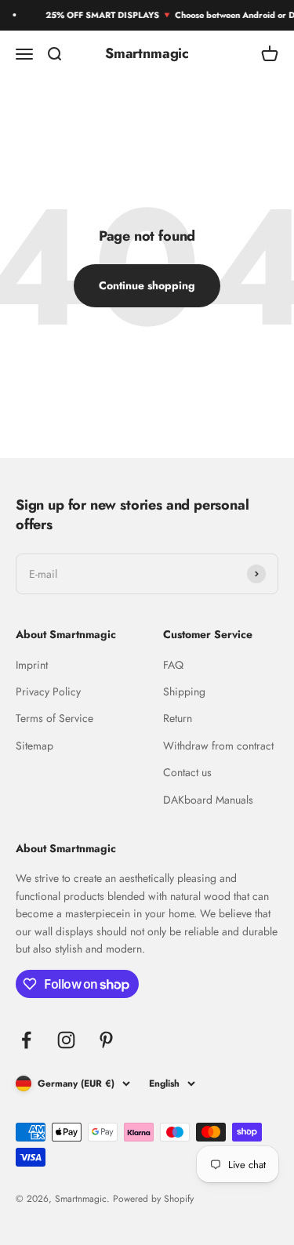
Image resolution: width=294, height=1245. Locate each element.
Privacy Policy (48, 691)
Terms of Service (54, 718)
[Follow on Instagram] (66, 1040)
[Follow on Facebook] (26, 1040)
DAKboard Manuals (208, 800)
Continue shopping (147, 285)
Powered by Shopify (153, 1199)
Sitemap (34, 745)
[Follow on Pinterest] (106, 1040)
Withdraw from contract (218, 745)
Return (177, 718)
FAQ (173, 665)
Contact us (187, 772)
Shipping (184, 691)
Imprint (32, 665)
